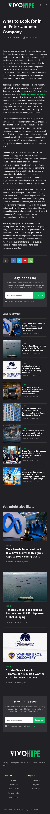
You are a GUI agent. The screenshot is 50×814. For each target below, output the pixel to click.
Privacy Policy (30, 301)
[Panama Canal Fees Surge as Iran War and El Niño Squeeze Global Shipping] (12, 349)
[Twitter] (19, 260)
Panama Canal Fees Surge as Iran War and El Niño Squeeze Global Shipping (34, 348)
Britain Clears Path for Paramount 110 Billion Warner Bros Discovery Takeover (31, 369)
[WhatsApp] (30, 260)
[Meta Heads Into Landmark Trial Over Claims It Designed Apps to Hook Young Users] (12, 327)
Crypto (24, 448)
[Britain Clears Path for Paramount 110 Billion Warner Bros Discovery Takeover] (12, 370)
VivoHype (32, 37)
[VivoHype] (24, 37)
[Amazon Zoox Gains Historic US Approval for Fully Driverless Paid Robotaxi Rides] (12, 391)
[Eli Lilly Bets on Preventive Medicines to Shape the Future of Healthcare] (12, 434)
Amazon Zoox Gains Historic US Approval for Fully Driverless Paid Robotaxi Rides (32, 390)
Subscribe (39, 295)
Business (25, 321)
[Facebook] (13, 260)
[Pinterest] (25, 260)
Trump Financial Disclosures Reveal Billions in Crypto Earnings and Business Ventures (34, 454)
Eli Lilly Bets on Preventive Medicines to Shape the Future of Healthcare (33, 433)
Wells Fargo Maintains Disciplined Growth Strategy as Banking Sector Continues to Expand (34, 411)
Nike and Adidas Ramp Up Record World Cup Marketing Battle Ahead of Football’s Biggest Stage (33, 475)
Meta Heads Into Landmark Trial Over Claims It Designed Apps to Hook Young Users (33, 326)
